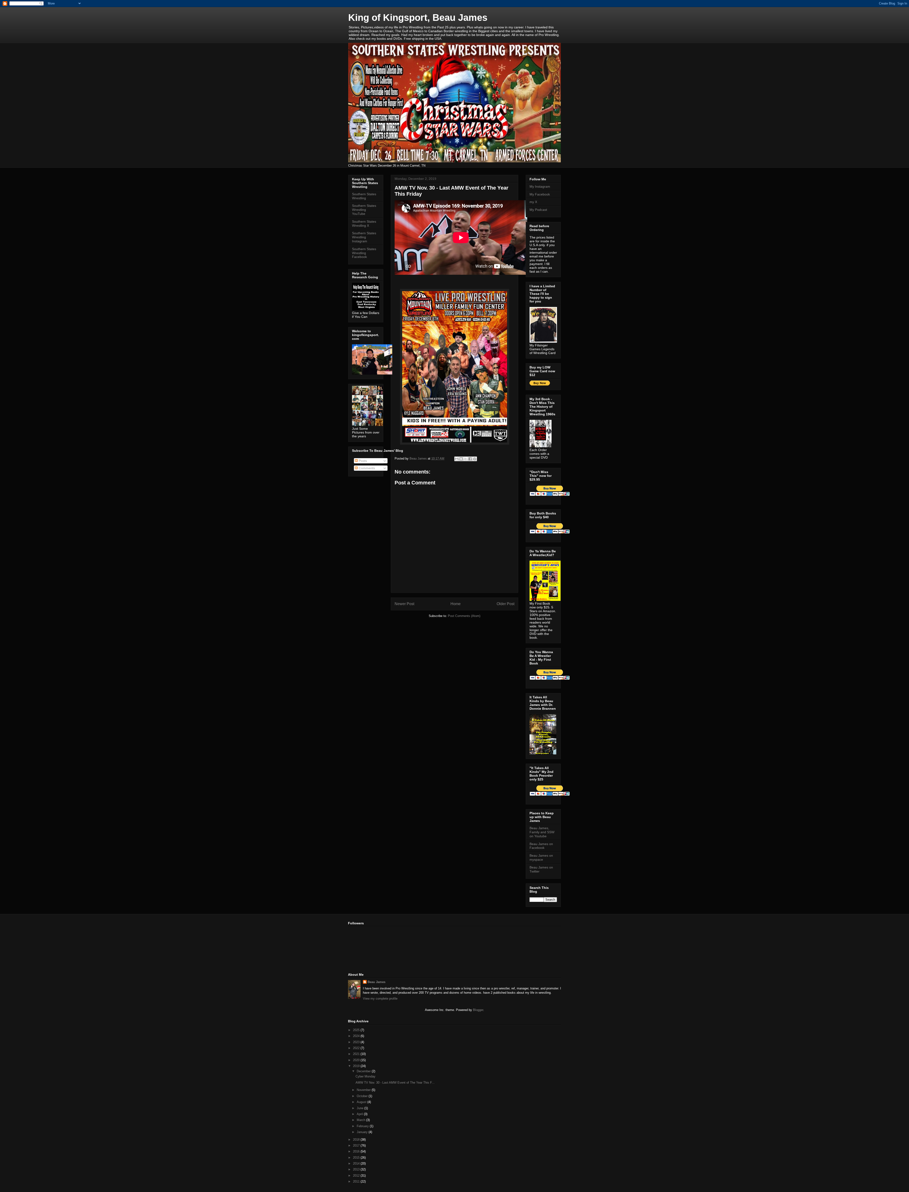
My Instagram (540, 186)
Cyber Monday (365, 1076)
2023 (357, 1042)
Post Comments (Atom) (464, 616)
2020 (357, 1060)
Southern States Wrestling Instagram (364, 237)
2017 (357, 1145)
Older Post (505, 604)
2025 (357, 1030)
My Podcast (538, 210)
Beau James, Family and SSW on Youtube (542, 832)
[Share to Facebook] (470, 458)
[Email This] (456, 458)
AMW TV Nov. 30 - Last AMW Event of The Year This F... (395, 1082)
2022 (357, 1048)
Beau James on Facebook (541, 846)
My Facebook (540, 194)
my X (533, 202)
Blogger (478, 1010)
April (360, 1114)
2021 (357, 1054)
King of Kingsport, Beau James (417, 17)
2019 (357, 1066)
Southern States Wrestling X (364, 223)
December (364, 1071)
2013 (357, 1169)
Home (455, 604)
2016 (357, 1151)
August (362, 1102)
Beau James (376, 982)
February (363, 1126)
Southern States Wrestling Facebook (364, 253)
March (361, 1120)
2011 (357, 1181)
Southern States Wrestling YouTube (364, 210)
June (360, 1108)
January (363, 1132)
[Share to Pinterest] (474, 458)
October (363, 1096)
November (364, 1090)
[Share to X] (465, 458)
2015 (357, 1157)
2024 (357, 1036)
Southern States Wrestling (364, 196)
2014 (357, 1163)
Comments (366, 468)
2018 (357, 1139)
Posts (362, 461)
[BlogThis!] (461, 458)
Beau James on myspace (541, 857)
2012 (357, 1175)
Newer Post (404, 604)
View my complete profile (380, 998)
